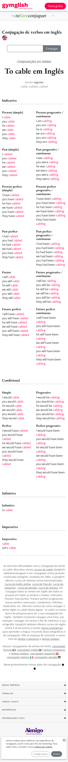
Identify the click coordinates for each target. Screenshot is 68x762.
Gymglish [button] (7, 693)
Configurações (40, 753)
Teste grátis (55, 6)
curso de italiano (48, 587)
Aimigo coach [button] (10, 701)
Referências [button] (9, 709)
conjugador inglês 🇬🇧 (29, 650)
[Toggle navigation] (53, 16)
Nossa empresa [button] (11, 685)
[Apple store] (35, 668)
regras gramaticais (52, 628)
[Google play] (63, 664)
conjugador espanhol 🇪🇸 (44, 653)
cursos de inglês (43, 569)
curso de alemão (27, 587)
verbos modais (19, 653)
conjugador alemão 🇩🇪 (48, 657)
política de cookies (43, 746)
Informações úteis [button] (13, 718)
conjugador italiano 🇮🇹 (20, 657)
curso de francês (42, 584)
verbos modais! (51, 639)
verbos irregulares (28, 639)
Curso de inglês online (18, 584)
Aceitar (56, 753)
